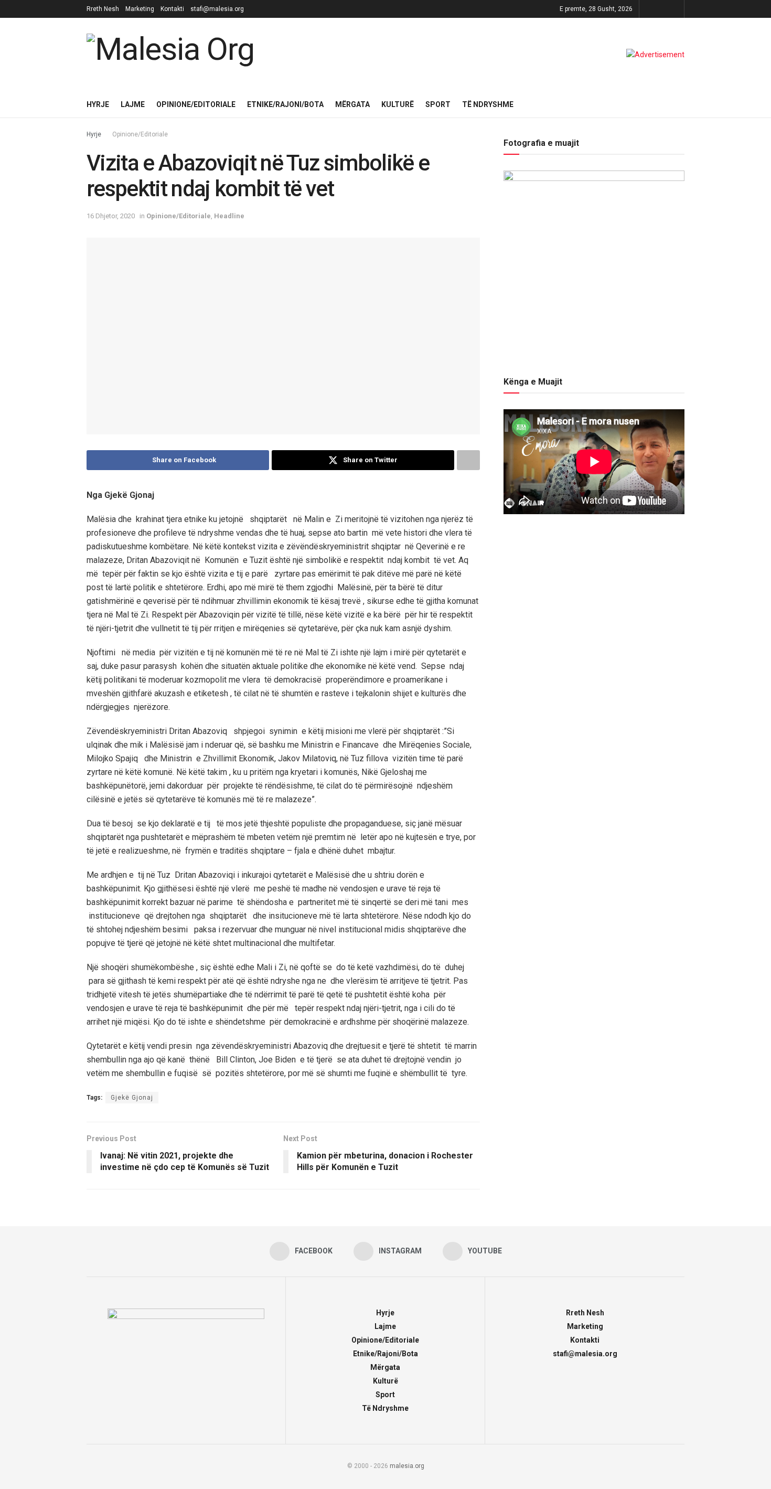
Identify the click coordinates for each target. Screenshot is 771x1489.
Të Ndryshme (487, 104)
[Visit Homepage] (173, 55)
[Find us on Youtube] (675, 9)
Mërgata (352, 104)
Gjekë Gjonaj (132, 1097)
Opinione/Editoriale (195, 104)
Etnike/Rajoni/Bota (285, 104)
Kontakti (172, 9)
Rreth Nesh (103, 9)
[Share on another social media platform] (468, 460)
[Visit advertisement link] (655, 54)
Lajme (133, 104)
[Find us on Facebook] (648, 9)
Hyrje (98, 104)
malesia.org (407, 1466)
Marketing (139, 9)
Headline (229, 216)
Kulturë (397, 104)
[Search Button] (680, 104)
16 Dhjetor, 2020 (111, 216)
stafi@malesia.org (217, 9)
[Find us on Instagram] (662, 9)
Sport (438, 104)
